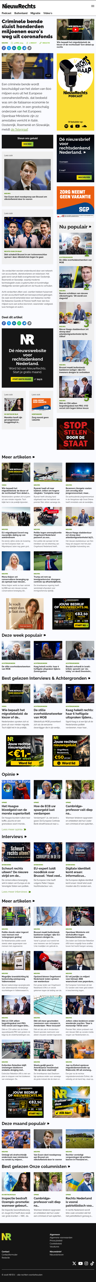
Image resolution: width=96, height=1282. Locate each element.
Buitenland (21, 13)
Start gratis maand (21, 379)
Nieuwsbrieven (57, 1254)
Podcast (6, 13)
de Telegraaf (19, 129)
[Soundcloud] (84, 126)
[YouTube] (77, 126)
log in (39, 379)
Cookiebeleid (56, 1243)
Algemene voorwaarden (61, 1237)
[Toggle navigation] (92, 6)
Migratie (35, 13)
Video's (47, 13)
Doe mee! (28, 144)
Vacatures (54, 1246)
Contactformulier (10, 1254)
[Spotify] (66, 126)
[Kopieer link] (29, 48)
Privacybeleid (56, 1240)
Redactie (6, 1258)
